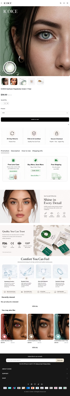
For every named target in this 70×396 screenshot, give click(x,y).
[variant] (35, 113)
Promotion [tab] (5, 151)
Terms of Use (39, 363)
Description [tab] (15, 151)
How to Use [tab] (26, 151)
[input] (31, 360)
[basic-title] (8, 297)
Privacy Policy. (47, 363)
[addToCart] (35, 119)
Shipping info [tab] (37, 151)
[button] (7, 103)
